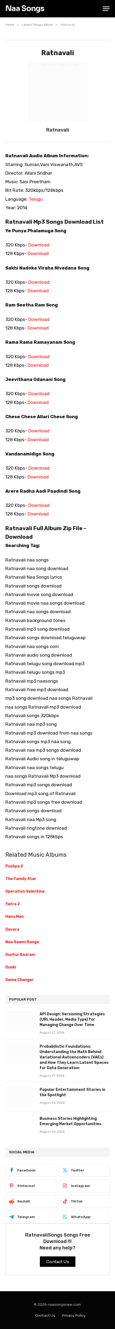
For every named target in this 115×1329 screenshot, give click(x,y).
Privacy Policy (74, 1315)
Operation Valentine (25, 891)
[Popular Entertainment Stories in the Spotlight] (20, 1097)
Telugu (36, 199)
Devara (12, 929)
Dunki (10, 967)
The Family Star (20, 879)
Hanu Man (14, 916)
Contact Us (45, 1315)
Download (38, 245)
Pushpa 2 (14, 866)
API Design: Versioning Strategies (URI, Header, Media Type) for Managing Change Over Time (72, 1019)
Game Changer (19, 980)
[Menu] (106, 9)
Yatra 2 (12, 904)
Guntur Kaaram (20, 954)
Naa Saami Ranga (22, 942)
